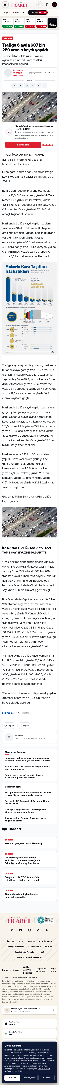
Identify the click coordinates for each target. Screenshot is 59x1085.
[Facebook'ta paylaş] (20, 85)
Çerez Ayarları (29, 1078)
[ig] (29, 930)
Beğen (11, 725)
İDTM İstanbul (34, 947)
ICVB (42, 952)
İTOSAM (49, 947)
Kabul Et (12, 1078)
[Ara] (39, 4)
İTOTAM (10, 941)
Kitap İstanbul (45, 941)
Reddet (46, 1078)
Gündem (8, 38)
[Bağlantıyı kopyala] (44, 85)
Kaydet (26, 725)
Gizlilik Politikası (44, 1069)
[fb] (38, 930)
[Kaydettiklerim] (47, 4)
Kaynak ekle (23, 144)
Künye (5, 970)
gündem (25, 713)
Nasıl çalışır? (48, 145)
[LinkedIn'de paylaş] (32, 85)
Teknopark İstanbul (15, 947)
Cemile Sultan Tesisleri (25, 952)
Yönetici (19, 736)
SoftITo (31, 941)
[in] (47, 930)
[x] (11, 930)
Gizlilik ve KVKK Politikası (27, 970)
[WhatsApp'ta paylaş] (26, 85)
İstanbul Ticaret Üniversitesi (29, 957)
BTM (21, 941)
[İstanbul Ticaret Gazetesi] (20, 4)
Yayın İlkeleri (54, 970)
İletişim (16, 970)
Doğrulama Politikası (41, 970)
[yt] (20, 930)
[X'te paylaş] (14, 85)
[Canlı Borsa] (54, 4)
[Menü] (5, 4)
